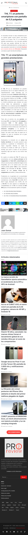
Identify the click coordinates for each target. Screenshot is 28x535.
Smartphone (16, 7)
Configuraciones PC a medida (8, 490)
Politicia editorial (5, 498)
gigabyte (9, 505)
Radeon (12, 507)
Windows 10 (4, 510)
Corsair (20, 502)
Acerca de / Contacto (6, 485)
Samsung (22, 507)
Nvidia (7, 507)
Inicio (11, 7)
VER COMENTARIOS (14, 432)
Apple (7, 502)
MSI (3, 507)
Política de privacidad (6, 495)
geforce (3, 505)
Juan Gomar (10, 23)
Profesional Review (20, 528)
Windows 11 (11, 510)
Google (14, 505)
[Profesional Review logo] (11, 3)
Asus (12, 502)
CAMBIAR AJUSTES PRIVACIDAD (14, 471)
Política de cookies (5, 493)
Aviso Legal (3, 488)
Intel (19, 505)
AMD (3, 502)
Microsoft (24, 505)
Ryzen (17, 507)
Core (16, 502)
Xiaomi (17, 510)
